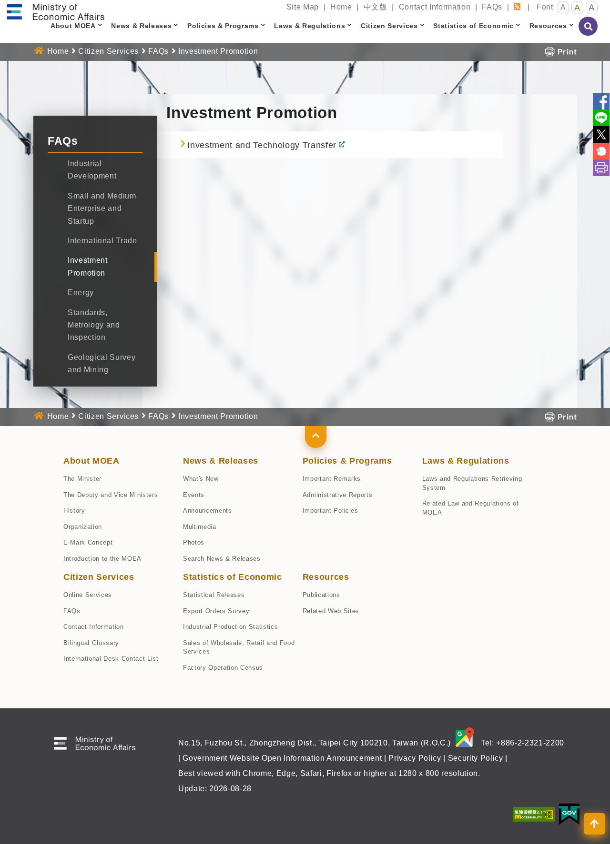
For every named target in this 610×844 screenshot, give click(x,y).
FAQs (492, 7)
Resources (326, 577)
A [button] (563, 7)
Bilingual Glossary (91, 642)
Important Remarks (332, 478)
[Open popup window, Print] (561, 51)
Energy (81, 292)
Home (341, 7)
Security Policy (475, 758)
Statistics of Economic (232, 577)
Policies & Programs (347, 461)
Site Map (302, 7)
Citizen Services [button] (389, 26)
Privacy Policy (414, 758)
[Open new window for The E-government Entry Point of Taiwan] (569, 813)
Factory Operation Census (223, 667)
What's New (201, 478)
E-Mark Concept (87, 542)
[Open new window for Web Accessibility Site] (534, 813)
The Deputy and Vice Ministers (110, 494)
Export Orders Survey (216, 611)
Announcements (207, 510)
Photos (193, 542)
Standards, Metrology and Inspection (94, 325)
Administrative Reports (338, 494)
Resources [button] (548, 26)
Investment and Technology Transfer (261, 145)
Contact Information (435, 7)
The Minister (82, 478)
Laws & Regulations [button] (309, 26)
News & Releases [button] (141, 26)
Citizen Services (108, 51)
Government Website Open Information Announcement (282, 758)
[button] (315, 437)
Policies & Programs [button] (223, 26)
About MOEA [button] (73, 26)
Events (193, 494)
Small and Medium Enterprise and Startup (102, 208)
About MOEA (91, 461)
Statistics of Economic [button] (473, 26)
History (74, 510)
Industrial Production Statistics (230, 626)
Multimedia (199, 526)
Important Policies (330, 510)
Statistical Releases (213, 594)
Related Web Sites (331, 611)
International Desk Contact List (111, 658)
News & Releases (220, 461)
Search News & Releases (222, 558)
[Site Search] (589, 33)
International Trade (102, 241)
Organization (82, 526)
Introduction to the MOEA (102, 558)
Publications (321, 594)
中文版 (375, 7)
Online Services (87, 594)
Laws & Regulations (465, 461)
